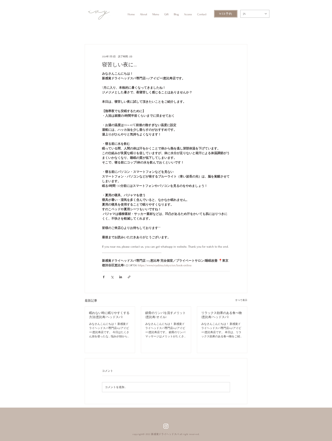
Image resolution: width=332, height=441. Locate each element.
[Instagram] (166, 426)
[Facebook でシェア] (103, 277)
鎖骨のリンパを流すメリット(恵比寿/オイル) (165, 315)
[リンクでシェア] (129, 277)
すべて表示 (241, 300)
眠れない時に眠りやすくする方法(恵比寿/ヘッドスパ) (109, 315)
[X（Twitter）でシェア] (112, 277)
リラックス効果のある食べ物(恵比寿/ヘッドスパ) (221, 315)
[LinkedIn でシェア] (120, 277)
